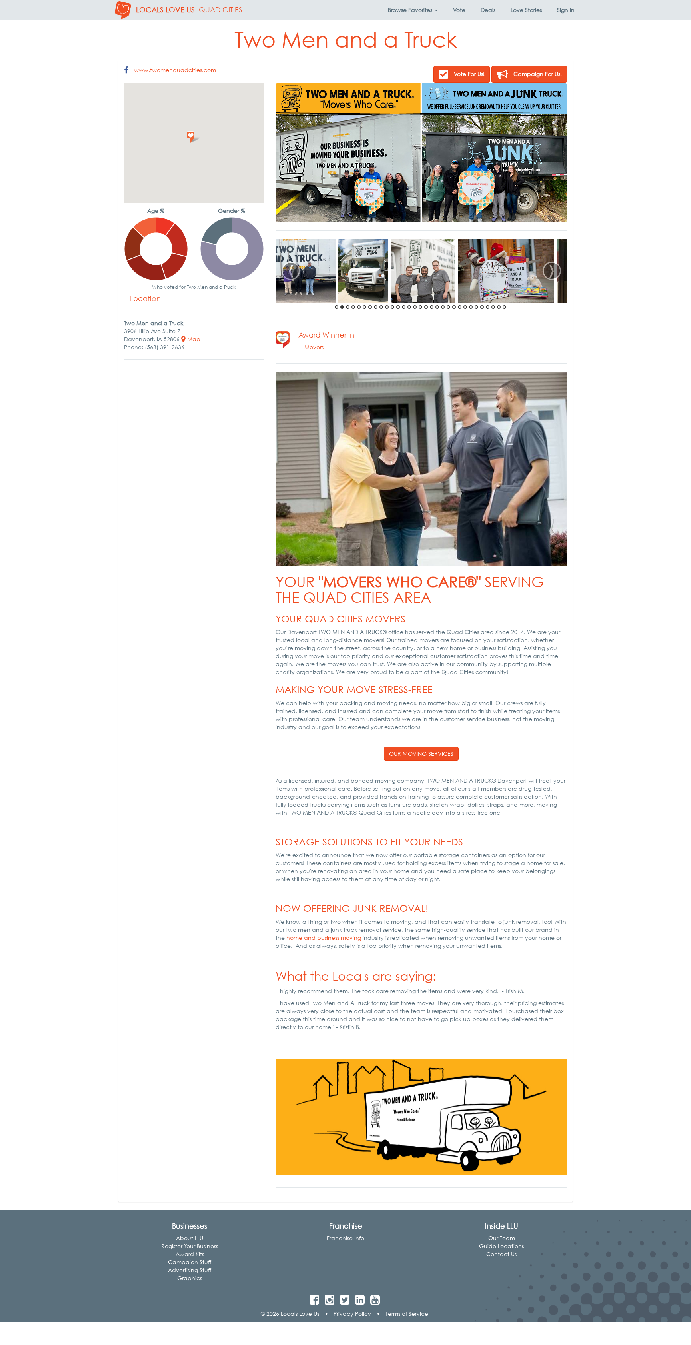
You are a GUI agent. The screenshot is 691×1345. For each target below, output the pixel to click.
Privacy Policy (352, 1313)
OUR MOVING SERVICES (421, 753)
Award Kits (190, 1254)
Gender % (231, 210)
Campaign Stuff (189, 1262)
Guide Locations (501, 1246)
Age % (155, 210)
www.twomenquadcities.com (175, 69)
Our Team (501, 1238)
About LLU (189, 1238)
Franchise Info (345, 1238)
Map (193, 339)
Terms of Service (406, 1313)
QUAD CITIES (220, 10)
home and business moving (324, 937)
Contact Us (501, 1254)
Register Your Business (189, 1246)
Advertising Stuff (189, 1270)
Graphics (189, 1278)
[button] (413, 10)
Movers (314, 347)
